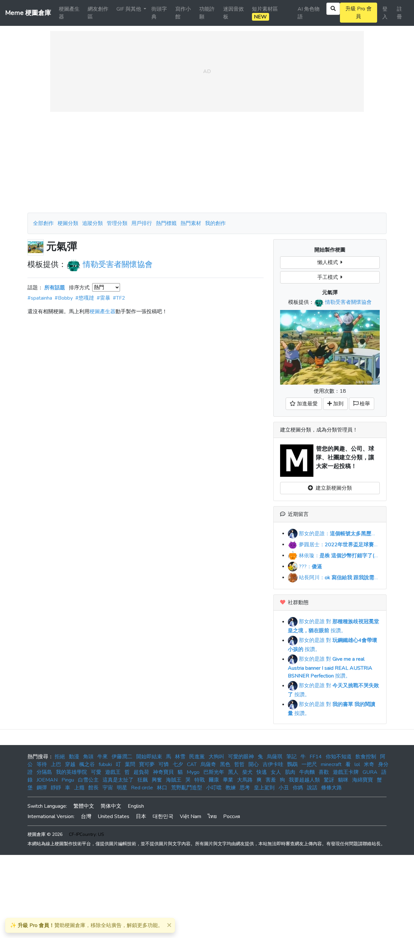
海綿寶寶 (362, 779)
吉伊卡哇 (273, 764)
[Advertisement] (207, 162)
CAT (192, 764)
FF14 (316, 756)
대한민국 (163, 816)
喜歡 (324, 772)
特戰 (199, 779)
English (136, 806)
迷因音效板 (233, 12)
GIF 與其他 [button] (129, 9)
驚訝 (329, 779)
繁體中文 (83, 806)
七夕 (178, 764)
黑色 (225, 764)
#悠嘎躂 (84, 298)
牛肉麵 (307, 772)
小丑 (283, 787)
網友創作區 (98, 12)
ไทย (212, 816)
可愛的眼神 (241, 756)
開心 (253, 764)
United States (113, 816)
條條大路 (331, 787)
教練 (230, 787)
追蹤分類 (92, 223)
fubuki (105, 764)
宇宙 (108, 787)
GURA (370, 772)
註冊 (399, 12)
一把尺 (309, 764)
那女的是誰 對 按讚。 (330, 667)
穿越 (70, 764)
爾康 (214, 779)
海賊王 (173, 779)
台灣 (86, 816)
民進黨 (197, 756)
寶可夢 (147, 764)
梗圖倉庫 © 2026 (44, 834)
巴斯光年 (213, 772)
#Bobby (64, 298)
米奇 (369, 764)
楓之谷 (87, 764)
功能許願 (207, 12)
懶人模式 (329, 262)
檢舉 (364, 403)
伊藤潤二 (122, 756)
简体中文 (111, 806)
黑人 (233, 772)
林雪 (180, 756)
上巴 (56, 764)
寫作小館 (183, 12)
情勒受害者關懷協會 (118, 264)
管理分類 (117, 223)
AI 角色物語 (309, 12)
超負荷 (141, 772)
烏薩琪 (274, 756)
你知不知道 (339, 756)
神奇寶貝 (163, 772)
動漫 (74, 756)
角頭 (88, 756)
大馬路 (245, 779)
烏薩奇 (208, 764)
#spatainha (39, 298)
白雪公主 (88, 779)
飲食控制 (365, 756)
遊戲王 (113, 772)
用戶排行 (141, 223)
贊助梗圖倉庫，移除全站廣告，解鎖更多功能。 (86, 925)
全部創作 (43, 223)
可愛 (96, 772)
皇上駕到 (264, 787)
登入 (384, 12)
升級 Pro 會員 (358, 12)
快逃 (261, 772)
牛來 (102, 756)
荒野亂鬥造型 (186, 787)
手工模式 (329, 277)
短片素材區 (265, 12)
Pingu (67, 779)
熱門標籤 (166, 223)
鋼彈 (42, 787)
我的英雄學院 (71, 772)
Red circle (142, 787)
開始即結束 (149, 756)
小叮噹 (214, 787)
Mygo (193, 772)
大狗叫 (216, 756)
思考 (245, 787)
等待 (42, 764)
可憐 (163, 764)
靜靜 (56, 787)
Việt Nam (190, 816)
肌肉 (290, 772)
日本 (141, 816)
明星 (122, 787)
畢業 (228, 779)
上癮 (79, 787)
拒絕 (60, 756)
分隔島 (44, 772)
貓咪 (343, 779)
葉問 (130, 764)
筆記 (291, 756)
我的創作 (215, 223)
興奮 (157, 779)
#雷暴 (103, 298)
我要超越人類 (304, 779)
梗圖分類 (68, 223)
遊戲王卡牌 (346, 772)
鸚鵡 (292, 764)
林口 (162, 787)
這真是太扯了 (118, 779)
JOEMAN (47, 779)
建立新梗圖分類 (332, 488)
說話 (312, 787)
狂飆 (142, 779)
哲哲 (239, 764)
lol (357, 764)
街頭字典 (159, 12)
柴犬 (247, 772)
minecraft (331, 764)
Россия (231, 816)
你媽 (298, 787)
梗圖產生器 (69, 12)
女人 (276, 772)
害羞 (271, 779)
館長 (93, 787)
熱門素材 (190, 223)
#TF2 (119, 298)
